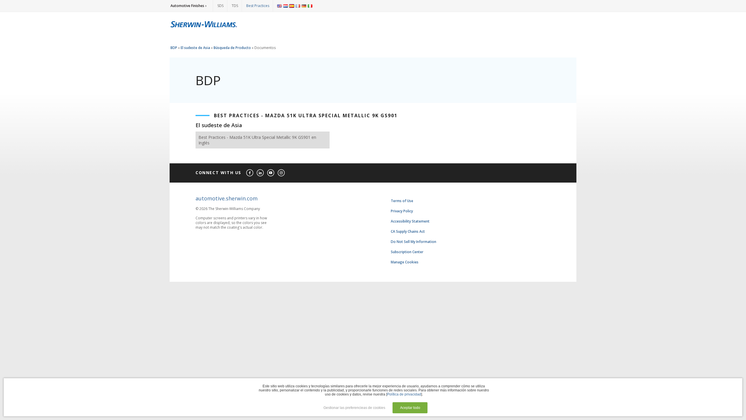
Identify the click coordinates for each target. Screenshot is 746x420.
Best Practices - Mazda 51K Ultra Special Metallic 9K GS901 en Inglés (257, 140)
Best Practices (257, 5)
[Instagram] (281, 173)
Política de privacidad (404, 394)
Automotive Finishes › (188, 5)
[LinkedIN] (260, 173)
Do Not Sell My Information (413, 241)
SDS (220, 5)
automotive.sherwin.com (227, 198)
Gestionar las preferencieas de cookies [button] (354, 408)
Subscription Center (407, 251)
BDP (173, 47)
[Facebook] (250, 173)
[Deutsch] (304, 6)
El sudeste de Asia (195, 47)
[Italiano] (310, 6)
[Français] (297, 6)
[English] (279, 6)
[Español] (291, 6)
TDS (235, 5)
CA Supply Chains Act (408, 231)
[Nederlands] (285, 6)
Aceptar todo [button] (410, 408)
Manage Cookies (404, 262)
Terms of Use (402, 200)
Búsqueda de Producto (232, 47)
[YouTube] (271, 173)
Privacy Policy (402, 211)
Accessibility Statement (410, 221)
